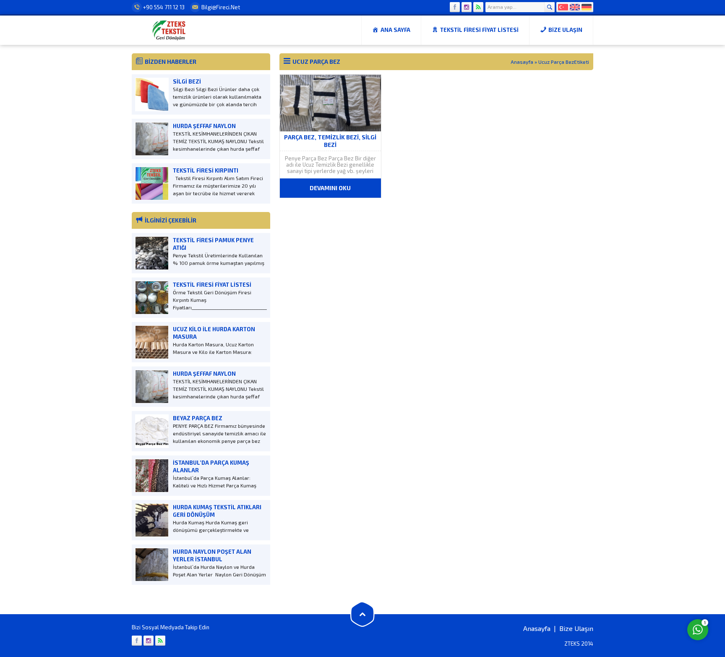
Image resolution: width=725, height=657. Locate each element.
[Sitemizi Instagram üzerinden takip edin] (467, 7)
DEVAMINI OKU (330, 187)
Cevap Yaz (645, 595)
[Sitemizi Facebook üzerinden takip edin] (455, 7)
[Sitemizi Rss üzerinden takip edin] (478, 7)
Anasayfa (522, 62)
